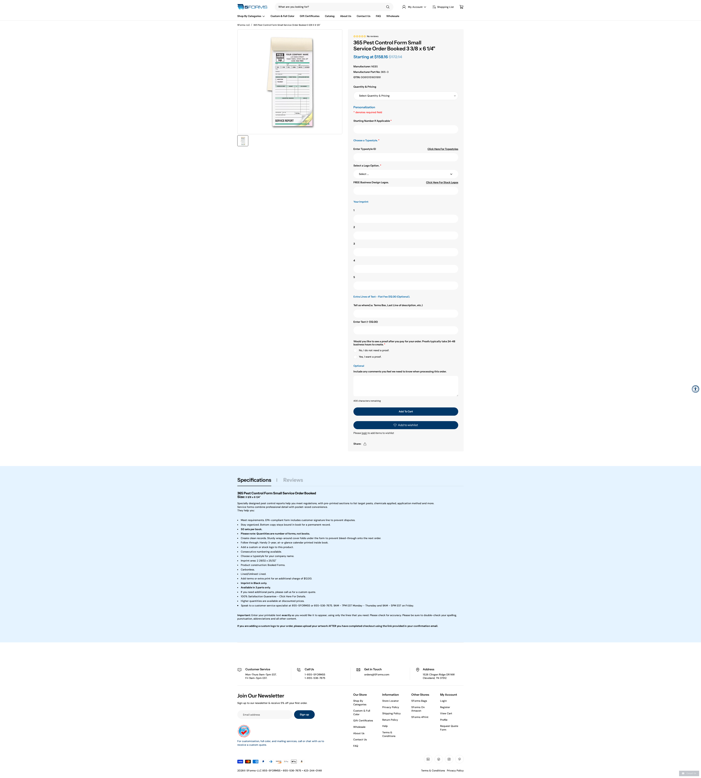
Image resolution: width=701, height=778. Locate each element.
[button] (359, 36)
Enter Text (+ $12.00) (365, 321)
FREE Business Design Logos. (371, 182)
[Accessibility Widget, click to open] (695, 389)
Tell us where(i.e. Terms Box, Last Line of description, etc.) (388, 305)
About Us (358, 733)
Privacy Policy (390, 707)
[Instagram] (449, 759)
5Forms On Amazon (418, 709)
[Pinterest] (459, 759)
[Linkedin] (428, 759)
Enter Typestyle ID (364, 149)
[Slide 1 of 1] (242, 140)
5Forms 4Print (419, 717)
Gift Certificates (363, 720)
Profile (443, 719)
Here (289, 596)
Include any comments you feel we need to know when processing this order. (400, 371)
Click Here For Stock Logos (442, 182)
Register (445, 707)
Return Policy (390, 719)
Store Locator (390, 700)
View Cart (446, 713)
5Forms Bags (419, 700)
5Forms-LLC (243, 25)
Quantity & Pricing (364, 86)
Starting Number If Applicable (372, 120)
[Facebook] (438, 759)
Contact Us (360, 739)
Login (443, 700)
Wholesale (359, 727)
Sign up (304, 714)
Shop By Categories (359, 702)
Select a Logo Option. (367, 165)
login (364, 433)
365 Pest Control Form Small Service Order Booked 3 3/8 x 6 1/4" (286, 25)
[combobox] (327, 7)
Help (385, 726)
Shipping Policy (391, 713)
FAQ (355, 746)
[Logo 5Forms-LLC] (253, 7)
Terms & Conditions (388, 734)
